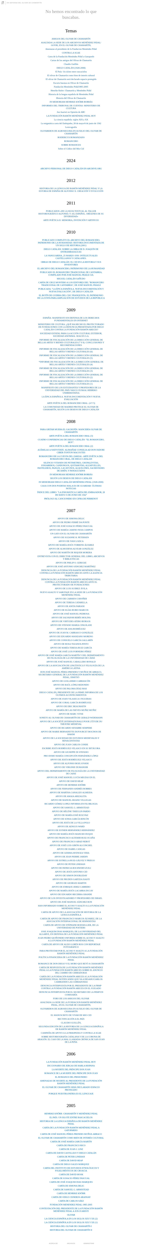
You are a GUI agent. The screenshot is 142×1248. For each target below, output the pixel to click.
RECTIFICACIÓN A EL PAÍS (71, 1019)
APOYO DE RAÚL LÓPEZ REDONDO (71, 685)
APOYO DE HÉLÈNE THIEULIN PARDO (71, 811)
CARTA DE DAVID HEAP (71, 1160)
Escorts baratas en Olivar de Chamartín (71, 83)
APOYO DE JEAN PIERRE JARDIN (71, 856)
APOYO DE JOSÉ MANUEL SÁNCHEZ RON (71, 902)
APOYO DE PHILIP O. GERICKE (71, 562)
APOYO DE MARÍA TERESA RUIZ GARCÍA (71, 647)
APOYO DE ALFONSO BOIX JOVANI (71, 763)
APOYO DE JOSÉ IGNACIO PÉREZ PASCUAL (71, 526)
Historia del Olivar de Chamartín (71, 98)
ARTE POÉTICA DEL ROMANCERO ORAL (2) (71, 446)
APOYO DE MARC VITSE (71, 714)
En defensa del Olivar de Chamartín (24, 3)
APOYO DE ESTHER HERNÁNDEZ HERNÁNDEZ (71, 830)
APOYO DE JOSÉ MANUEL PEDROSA (71, 614)
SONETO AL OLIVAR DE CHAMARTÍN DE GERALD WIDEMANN (71, 717)
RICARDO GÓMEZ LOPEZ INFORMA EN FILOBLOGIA (71, 804)
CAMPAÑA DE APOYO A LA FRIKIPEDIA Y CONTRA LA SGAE (71, 1033)
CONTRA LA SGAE (71, 53)
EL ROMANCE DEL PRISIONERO (71, 1077)
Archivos (71, 1243)
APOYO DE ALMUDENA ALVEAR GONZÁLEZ (71, 548)
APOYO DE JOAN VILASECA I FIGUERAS (71, 699)
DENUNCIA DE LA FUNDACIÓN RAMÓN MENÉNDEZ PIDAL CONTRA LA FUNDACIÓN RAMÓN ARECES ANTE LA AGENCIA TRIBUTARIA (71, 573)
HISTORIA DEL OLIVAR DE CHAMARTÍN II (71, 1230)
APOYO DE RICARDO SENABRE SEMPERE (71, 728)
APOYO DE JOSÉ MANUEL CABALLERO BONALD (71, 661)
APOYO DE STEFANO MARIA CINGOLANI (71, 625)
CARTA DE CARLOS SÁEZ (71, 1201)
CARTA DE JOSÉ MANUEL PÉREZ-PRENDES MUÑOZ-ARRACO (71, 1134)
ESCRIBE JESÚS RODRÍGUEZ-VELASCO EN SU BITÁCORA (71, 748)
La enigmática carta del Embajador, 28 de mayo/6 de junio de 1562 (71, 123)
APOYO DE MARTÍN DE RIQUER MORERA (71, 552)
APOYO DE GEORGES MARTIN (71, 883)
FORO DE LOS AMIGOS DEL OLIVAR (71, 998)
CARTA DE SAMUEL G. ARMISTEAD (71, 1189)
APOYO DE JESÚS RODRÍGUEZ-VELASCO (71, 759)
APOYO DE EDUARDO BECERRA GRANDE (71, 894)
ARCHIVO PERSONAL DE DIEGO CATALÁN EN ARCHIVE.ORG (71, 168)
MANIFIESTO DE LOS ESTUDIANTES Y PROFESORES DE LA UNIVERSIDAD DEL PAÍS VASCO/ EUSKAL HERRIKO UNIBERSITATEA (71, 390)
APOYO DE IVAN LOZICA (71, 541)
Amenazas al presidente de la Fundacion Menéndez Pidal (71, 49)
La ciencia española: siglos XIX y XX (71, 119)
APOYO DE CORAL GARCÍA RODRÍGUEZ (71, 702)
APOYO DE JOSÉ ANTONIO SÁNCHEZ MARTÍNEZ (71, 566)
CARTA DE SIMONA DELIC (71, 1186)
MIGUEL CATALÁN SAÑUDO (71, 278)
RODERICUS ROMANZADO (71, 137)
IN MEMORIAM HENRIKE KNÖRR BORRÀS (71, 102)
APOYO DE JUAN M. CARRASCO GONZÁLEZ (71, 632)
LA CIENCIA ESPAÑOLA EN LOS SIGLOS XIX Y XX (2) (71, 1218)
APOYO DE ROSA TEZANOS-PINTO (71, 644)
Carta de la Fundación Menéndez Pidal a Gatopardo (71, 56)
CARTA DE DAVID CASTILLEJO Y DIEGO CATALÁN (71, 1153)
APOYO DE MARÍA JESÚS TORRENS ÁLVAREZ (71, 545)
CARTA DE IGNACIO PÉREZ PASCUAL (71, 1178)
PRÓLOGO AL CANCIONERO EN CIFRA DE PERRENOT (71, 498)
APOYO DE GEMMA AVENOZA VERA (71, 853)
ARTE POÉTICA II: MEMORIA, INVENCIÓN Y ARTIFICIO (71, 220)
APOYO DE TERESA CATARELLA (71, 602)
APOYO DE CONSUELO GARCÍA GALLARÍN (71, 640)
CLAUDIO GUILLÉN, (71, 1022)
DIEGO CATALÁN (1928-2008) (71, 68)
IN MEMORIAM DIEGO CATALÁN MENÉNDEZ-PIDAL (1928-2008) (71, 482)
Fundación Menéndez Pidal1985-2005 (71, 86)
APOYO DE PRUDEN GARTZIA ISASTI (71, 879)
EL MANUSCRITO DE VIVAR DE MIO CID (71, 1015)
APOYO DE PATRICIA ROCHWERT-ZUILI (71, 868)
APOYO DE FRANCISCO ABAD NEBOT (71, 841)
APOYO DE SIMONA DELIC (71, 518)
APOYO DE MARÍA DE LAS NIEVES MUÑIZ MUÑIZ (71, 710)
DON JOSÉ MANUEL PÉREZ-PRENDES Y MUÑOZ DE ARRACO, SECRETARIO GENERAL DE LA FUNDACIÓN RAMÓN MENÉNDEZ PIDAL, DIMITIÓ (71, 674)
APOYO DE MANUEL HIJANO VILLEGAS (71, 800)
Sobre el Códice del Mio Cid (71, 148)
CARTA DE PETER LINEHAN (71, 1156)
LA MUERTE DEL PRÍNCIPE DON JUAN (71, 1069)
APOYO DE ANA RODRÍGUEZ (71, 629)
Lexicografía (71, 127)
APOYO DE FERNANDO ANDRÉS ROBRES (71, 788)
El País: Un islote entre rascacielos (71, 71)
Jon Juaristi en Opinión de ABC (71, 112)
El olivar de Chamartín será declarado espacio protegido (71, 79)
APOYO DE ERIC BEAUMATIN (71, 706)
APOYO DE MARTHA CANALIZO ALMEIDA (71, 792)
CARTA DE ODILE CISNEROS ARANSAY (71, 1197)
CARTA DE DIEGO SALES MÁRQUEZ (71, 1164)
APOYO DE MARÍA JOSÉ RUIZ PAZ (71, 815)
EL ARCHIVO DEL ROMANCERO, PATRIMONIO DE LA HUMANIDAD (71, 268)
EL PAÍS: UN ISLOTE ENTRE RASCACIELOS (71, 1117)
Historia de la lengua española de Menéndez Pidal (71, 94)
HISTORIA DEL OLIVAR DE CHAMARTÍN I (71, 1226)
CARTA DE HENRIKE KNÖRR (71, 1193)
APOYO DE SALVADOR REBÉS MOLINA (71, 617)
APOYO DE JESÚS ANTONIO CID (71, 871)
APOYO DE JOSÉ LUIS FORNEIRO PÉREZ (71, 651)
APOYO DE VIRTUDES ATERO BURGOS (71, 621)
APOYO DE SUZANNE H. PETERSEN (71, 537)
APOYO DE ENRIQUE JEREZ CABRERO (71, 887)
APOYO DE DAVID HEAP (71, 781)
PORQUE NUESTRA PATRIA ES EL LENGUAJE (71, 1093)
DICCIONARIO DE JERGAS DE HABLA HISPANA (71, 1065)
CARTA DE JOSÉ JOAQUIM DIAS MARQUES (71, 1182)
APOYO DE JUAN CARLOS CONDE (71, 744)
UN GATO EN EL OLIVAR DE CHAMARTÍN (71, 533)
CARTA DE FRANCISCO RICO (71, 1145)
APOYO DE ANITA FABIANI (71, 606)
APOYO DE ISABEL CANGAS (71, 849)
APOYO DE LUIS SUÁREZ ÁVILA (71, 588)
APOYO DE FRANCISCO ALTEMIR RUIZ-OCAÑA (71, 838)
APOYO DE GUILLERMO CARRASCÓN (71, 681)
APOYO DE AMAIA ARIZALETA (71, 796)
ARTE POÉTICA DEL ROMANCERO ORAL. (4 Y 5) (71, 403)
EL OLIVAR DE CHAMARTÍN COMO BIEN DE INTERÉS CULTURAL (71, 1138)
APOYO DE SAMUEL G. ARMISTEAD (71, 807)
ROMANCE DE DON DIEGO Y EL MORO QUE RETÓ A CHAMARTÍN (71, 963)
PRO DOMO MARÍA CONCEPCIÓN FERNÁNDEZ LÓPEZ (71, 756)
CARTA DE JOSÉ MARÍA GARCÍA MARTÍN (71, 1141)
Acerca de (53, 1243)
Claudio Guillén (71, 64)
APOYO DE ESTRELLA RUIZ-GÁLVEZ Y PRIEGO (71, 860)
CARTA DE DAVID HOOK (71, 1174)
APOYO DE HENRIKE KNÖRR (71, 785)
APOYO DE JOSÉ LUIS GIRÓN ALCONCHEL (71, 845)
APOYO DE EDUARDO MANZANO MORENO (71, 636)
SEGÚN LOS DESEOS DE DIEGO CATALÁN (71, 478)
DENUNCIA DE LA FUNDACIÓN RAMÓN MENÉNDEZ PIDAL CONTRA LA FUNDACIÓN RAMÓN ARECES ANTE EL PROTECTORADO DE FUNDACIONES (71, 582)
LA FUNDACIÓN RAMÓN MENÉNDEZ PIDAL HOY (71, 116)
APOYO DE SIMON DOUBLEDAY (71, 875)
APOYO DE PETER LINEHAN (71, 864)
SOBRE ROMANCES (71, 145)
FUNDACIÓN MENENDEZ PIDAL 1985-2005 (71, 1204)
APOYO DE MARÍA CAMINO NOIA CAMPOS (71, 530)
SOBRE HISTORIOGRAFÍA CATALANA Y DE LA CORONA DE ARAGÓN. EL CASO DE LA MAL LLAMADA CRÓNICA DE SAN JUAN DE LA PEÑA (71, 1039)
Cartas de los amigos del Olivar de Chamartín (71, 60)
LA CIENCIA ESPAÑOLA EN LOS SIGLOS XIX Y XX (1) (71, 1222)
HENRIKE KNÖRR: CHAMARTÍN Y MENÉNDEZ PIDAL (71, 1113)
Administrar (88, 1243)
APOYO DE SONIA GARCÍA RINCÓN (71, 819)
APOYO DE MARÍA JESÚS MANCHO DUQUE (71, 834)
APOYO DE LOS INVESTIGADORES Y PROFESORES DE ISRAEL (71, 898)
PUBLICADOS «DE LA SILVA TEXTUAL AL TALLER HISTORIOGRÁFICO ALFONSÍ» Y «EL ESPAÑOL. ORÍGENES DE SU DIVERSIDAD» (71, 214)
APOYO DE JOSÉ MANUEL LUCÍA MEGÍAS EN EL (71, 777)
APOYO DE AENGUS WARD (71, 826)
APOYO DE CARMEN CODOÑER (71, 598)
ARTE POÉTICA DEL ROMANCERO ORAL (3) (71, 436)
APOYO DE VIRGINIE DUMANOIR (71, 767)
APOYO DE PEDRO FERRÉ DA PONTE (71, 522)
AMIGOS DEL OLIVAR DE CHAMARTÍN (71, 39)
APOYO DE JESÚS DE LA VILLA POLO (71, 822)
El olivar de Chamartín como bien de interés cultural (71, 75)
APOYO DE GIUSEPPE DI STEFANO (71, 752)
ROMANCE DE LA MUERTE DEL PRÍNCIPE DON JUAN (71, 1073)
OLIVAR (71, 1215)
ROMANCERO (71, 141)
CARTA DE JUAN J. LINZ (71, 1149)
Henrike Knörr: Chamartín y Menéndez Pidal (71, 90)
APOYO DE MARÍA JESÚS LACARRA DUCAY (71, 890)
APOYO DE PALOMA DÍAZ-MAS (71, 688)
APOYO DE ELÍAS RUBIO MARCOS (71, 610)
